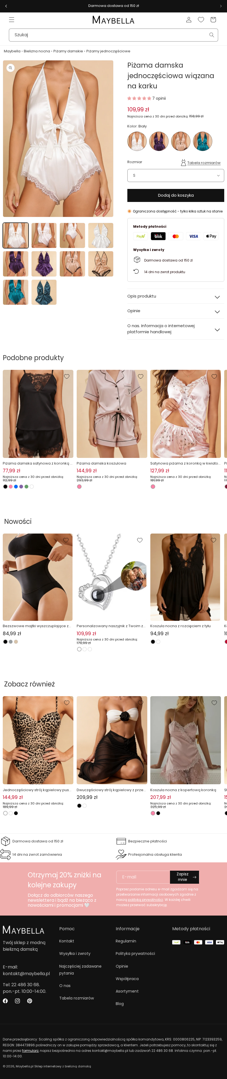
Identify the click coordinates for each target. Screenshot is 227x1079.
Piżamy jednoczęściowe (108, 51)
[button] (12, 20)
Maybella (12, 51)
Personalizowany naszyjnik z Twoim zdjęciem (111, 626)
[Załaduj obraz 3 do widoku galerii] (72, 235)
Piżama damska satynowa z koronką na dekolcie (37, 463)
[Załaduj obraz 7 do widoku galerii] (72, 264)
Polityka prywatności (135, 953)
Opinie (122, 966)
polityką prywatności (145, 899)
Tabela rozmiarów (204, 162)
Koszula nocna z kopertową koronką (183, 790)
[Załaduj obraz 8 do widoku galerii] (101, 264)
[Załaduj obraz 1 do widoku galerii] (16, 235)
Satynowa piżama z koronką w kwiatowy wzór (184, 463)
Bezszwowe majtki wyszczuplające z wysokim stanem (36, 626)
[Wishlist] (201, 20)
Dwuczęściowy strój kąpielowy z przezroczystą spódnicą (112, 790)
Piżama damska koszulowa (101, 463)
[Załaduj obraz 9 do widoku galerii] (16, 292)
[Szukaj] (212, 35)
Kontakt (66, 941)
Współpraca (127, 978)
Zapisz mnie (183, 877)
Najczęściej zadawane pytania (80, 969)
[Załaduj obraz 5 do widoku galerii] (16, 264)
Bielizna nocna (37, 51)
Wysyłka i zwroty (75, 953)
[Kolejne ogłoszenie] (221, 6)
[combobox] (113, 35)
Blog (120, 1003)
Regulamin (126, 941)
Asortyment (127, 991)
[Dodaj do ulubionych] (66, 376)
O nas (65, 985)
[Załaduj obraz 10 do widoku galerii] (44, 292)
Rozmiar (134, 162)
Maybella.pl (24, 1066)
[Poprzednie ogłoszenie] (6, 6)
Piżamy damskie (68, 51)
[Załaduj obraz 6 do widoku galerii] (44, 264)
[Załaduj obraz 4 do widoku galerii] (101, 235)
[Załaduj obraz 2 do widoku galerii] (44, 235)
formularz (30, 1050)
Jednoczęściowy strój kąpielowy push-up (38, 790)
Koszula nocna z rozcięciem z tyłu (180, 626)
